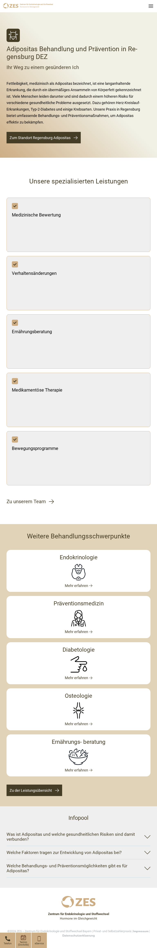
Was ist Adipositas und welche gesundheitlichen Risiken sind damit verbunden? (71, 837)
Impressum (140, 931)
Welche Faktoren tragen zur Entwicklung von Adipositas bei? (64, 852)
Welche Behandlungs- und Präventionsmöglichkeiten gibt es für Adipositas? (67, 868)
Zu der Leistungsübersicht (31, 790)
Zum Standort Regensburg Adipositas (40, 138)
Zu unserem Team (26, 501)
